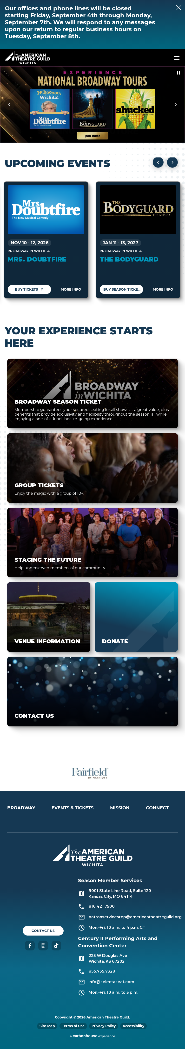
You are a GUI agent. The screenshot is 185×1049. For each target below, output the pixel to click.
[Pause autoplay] (179, 73)
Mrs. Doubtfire (37, 259)
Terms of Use (73, 1026)
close (168, 7)
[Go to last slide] (9, 104)
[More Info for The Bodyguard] (138, 209)
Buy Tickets (26, 289)
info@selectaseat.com (111, 982)
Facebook (30, 945)
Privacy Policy (104, 1026)
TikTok (56, 945)
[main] (92, 410)
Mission (120, 808)
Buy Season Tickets (122, 289)
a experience (92, 1036)
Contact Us (43, 931)
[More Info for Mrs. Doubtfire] (46, 209)
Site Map (47, 1026)
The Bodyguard (129, 259)
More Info (71, 289)
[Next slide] (175, 104)
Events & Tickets (72, 808)
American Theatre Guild (28, 56)
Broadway (21, 808)
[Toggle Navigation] (176, 57)
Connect (157, 808)
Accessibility (133, 1026)
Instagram (43, 945)
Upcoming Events (57, 163)
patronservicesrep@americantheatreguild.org (135, 917)
